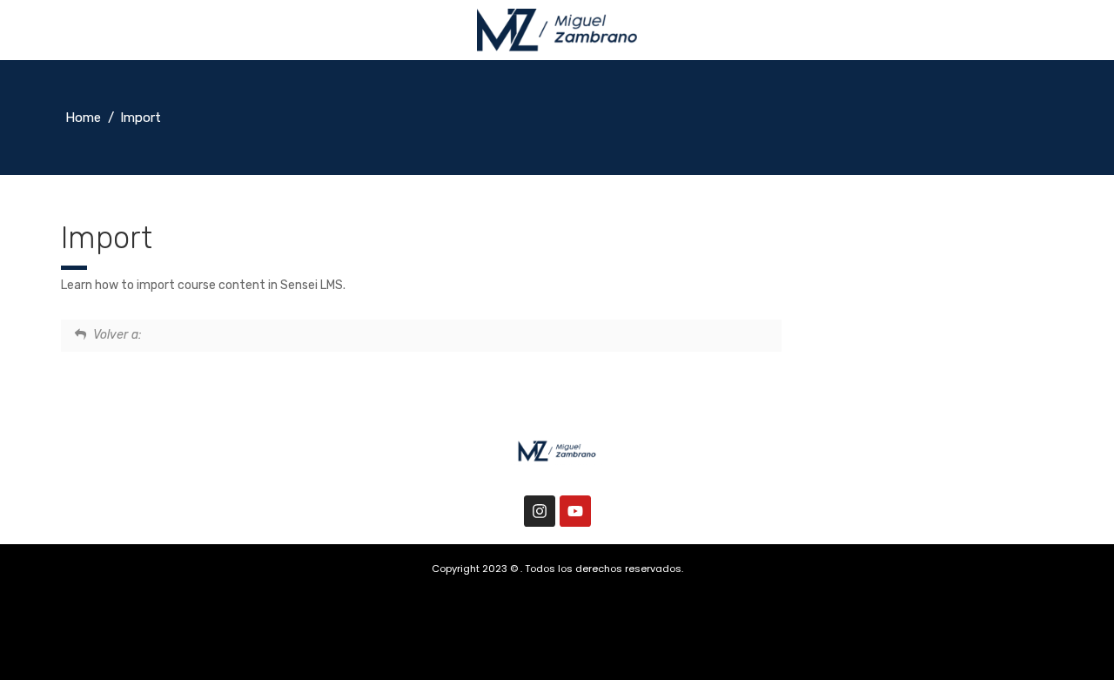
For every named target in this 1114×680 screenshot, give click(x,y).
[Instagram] (539, 511)
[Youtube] (575, 511)
